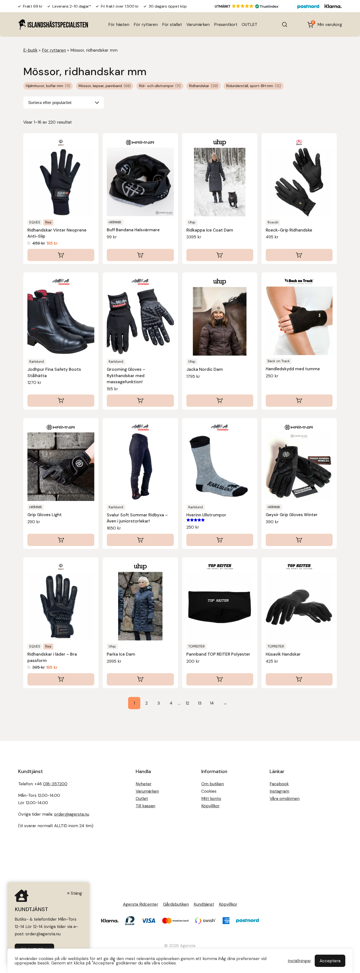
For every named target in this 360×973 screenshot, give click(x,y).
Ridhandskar (203, 85)
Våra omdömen (285, 798)
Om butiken (212, 784)
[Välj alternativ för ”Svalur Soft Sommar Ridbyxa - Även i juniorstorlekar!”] (140, 540)
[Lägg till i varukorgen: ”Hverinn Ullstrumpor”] (219, 540)
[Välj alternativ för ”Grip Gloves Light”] (60, 540)
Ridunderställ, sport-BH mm (253, 85)
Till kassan (145, 806)
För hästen (118, 24)
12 (187, 703)
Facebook (279, 784)
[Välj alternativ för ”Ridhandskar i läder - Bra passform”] (60, 679)
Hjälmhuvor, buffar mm (48, 85)
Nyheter (144, 784)
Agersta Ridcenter (140, 904)
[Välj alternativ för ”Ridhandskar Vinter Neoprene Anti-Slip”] (60, 255)
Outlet (142, 798)
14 (212, 703)
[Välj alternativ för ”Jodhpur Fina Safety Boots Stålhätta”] (60, 400)
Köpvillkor (210, 806)
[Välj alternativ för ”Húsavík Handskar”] (299, 679)
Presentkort (225, 24)
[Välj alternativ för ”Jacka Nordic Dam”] (219, 400)
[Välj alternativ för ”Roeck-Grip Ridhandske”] (299, 255)
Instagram (279, 791)
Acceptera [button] (330, 960)
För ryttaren (146, 24)
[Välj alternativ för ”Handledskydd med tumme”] (299, 400)
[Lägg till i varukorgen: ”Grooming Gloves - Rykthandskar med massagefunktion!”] (140, 400)
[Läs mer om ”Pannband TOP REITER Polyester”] (219, 679)
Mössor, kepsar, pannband (105, 85)
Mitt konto (211, 798)
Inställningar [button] (299, 961)
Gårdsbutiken (176, 904)
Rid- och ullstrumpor (160, 85)
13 (200, 703)
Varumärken (198, 24)
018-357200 (55, 784)
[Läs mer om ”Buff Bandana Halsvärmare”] (140, 255)
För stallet (172, 24)
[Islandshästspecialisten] (53, 24)
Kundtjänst (204, 904)
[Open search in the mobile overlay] (284, 24)
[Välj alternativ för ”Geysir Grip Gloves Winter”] (299, 540)
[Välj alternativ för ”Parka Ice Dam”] (140, 679)
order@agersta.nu (71, 814)
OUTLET (249, 24)
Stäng (76, 893)
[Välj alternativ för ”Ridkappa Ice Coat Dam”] (219, 255)
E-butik (30, 50)
